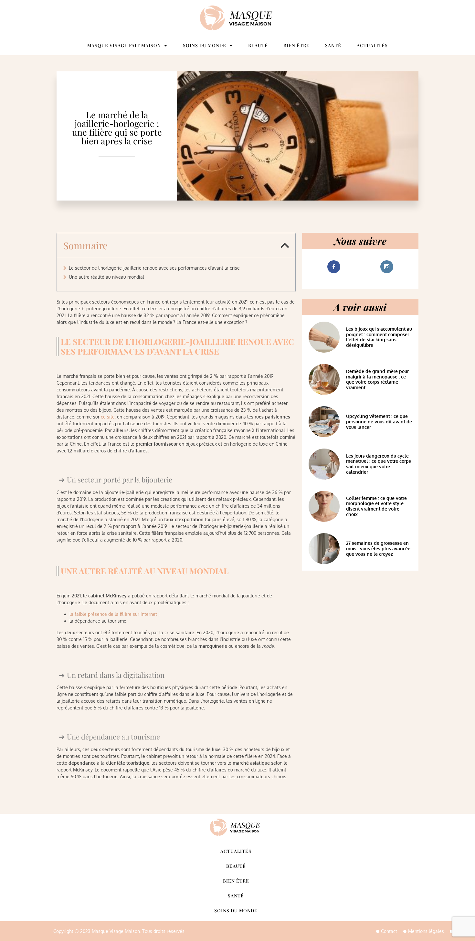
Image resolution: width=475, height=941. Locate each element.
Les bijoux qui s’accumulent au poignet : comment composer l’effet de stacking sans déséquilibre (379, 337)
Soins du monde (204, 45)
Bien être (296, 45)
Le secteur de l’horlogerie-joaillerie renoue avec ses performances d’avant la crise (154, 268)
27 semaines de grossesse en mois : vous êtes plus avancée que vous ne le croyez (378, 548)
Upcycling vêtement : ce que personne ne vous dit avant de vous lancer (379, 421)
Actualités (372, 45)
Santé (333, 45)
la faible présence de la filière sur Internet (113, 614)
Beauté (258, 45)
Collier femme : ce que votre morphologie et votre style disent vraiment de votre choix (376, 506)
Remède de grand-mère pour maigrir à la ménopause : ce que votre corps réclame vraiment (377, 379)
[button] (284, 245)
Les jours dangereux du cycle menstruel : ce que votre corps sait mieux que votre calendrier (378, 464)
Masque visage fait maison (124, 45)
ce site (108, 416)
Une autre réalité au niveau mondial (106, 277)
